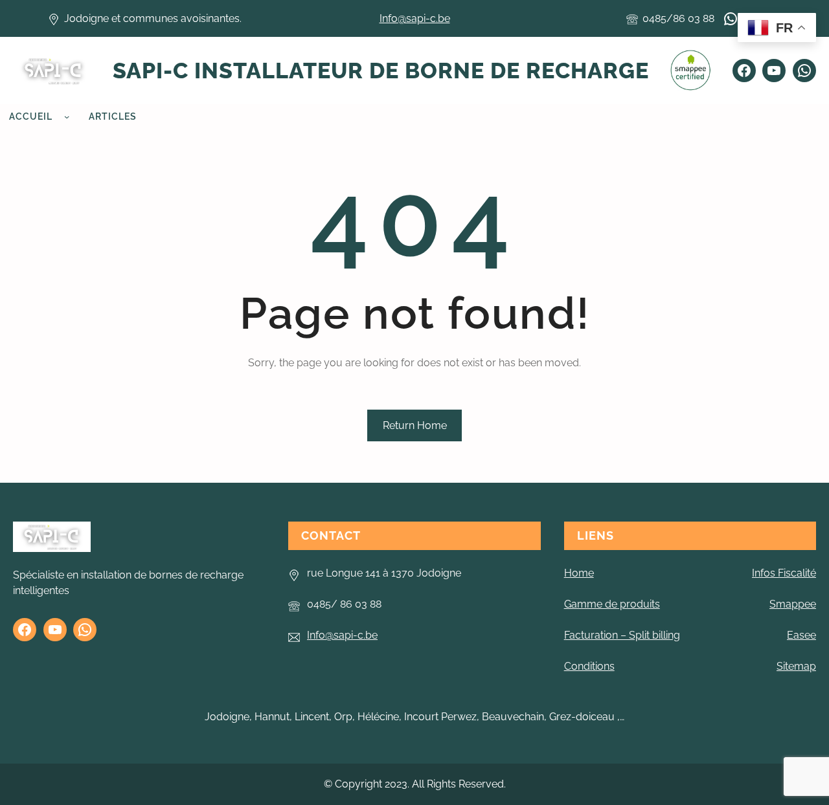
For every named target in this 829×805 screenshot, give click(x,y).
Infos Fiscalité (784, 573)
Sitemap (796, 666)
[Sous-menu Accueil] (66, 116)
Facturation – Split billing (622, 635)
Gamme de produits (612, 604)
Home (579, 573)
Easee (801, 635)
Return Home (415, 425)
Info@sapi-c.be (415, 18)
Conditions (589, 666)
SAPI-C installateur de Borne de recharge (381, 70)
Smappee (792, 604)
